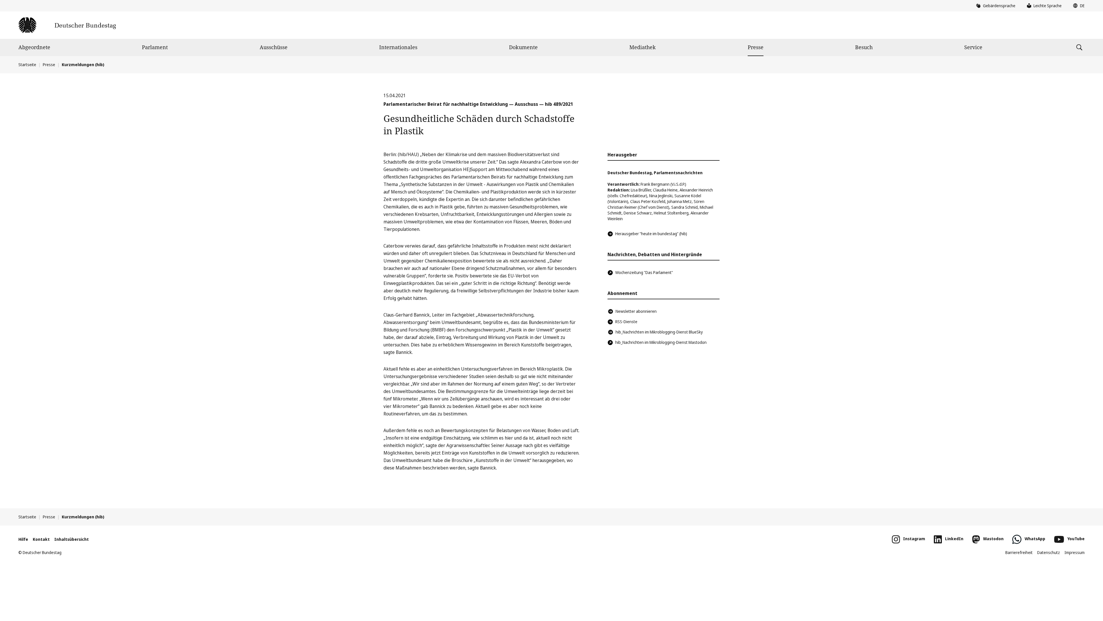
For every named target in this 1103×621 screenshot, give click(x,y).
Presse (755, 47)
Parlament (155, 47)
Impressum (1075, 552)
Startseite (27, 64)
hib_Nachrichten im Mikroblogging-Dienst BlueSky (659, 332)
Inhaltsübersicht (71, 539)
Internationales (398, 47)
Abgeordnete (34, 47)
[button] (1077, 6)
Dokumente (523, 47)
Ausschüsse (274, 47)
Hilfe (23, 539)
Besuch (864, 47)
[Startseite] (67, 25)
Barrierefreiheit (1019, 552)
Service (973, 47)
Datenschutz (1048, 552)
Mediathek (642, 47)
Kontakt (41, 539)
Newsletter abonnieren (636, 311)
